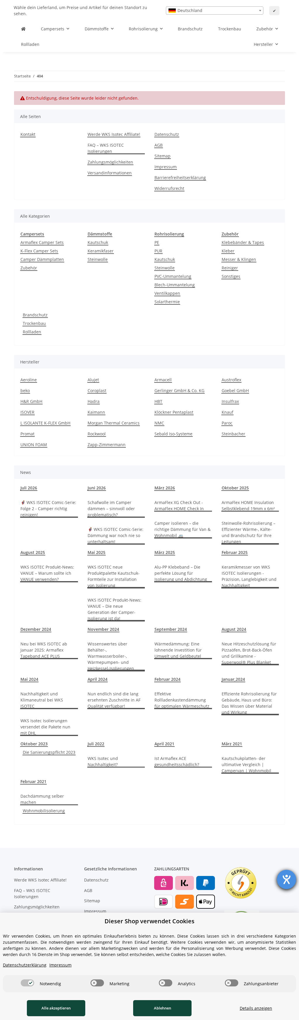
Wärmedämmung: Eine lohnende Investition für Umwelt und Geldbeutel (178, 650)
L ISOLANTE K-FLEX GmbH (45, 423)
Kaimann (96, 412)
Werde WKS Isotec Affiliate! (114, 134)
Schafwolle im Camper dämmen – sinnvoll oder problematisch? (111, 508)
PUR (158, 251)
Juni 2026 (97, 488)
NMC (159, 423)
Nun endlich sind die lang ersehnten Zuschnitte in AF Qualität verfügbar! (114, 700)
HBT (158, 401)
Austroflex (231, 379)
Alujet (93, 379)
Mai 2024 (29, 679)
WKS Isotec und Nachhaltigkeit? (103, 761)
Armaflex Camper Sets (42, 242)
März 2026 (164, 488)
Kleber (228, 251)
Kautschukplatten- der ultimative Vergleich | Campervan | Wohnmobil (246, 764)
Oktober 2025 (235, 488)
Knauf (227, 412)
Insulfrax (230, 401)
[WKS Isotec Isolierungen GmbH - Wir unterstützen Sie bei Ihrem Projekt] (23, 29)
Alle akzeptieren (56, 1008)
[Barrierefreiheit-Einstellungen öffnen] (286, 879)
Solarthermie (167, 301)
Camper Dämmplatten (42, 259)
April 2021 (164, 744)
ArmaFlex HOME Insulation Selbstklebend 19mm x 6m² (248, 505)
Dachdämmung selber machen (42, 799)
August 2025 (32, 552)
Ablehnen (162, 1008)
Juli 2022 (96, 744)
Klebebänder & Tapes (243, 242)
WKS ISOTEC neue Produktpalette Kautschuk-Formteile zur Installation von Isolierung (114, 576)
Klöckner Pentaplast (173, 412)
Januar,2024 (233, 679)
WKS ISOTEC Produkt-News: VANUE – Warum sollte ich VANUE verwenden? (47, 573)
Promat (27, 434)
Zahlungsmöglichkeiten (110, 162)
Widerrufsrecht (169, 188)
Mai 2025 (96, 552)
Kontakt (27, 134)
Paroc (227, 423)
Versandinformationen (110, 173)
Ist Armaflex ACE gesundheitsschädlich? (176, 761)
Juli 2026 (28, 488)
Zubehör (28, 268)
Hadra (94, 401)
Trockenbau (34, 323)
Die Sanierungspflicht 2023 (49, 752)
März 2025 (164, 552)
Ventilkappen (167, 293)
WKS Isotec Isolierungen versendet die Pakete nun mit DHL (45, 727)
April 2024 (97, 679)
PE (156, 242)
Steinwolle (98, 259)
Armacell (163, 379)
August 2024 (234, 629)
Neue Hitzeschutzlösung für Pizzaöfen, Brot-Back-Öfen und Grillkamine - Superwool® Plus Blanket (249, 653)
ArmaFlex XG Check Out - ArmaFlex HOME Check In (179, 505)
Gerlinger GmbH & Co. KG (179, 390)
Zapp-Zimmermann (107, 444)
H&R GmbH (31, 401)
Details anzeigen (256, 1008)
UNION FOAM (33, 444)
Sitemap (162, 156)
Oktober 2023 (34, 744)
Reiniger (230, 268)
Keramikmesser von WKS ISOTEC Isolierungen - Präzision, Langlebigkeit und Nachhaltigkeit (249, 576)
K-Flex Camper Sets (39, 251)
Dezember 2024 (35, 629)
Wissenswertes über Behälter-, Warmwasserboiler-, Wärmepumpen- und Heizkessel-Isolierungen (111, 656)
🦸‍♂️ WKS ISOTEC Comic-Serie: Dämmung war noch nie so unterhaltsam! (115, 535)
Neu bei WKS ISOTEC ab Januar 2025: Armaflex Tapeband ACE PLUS (43, 650)
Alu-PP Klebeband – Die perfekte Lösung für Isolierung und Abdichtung (180, 573)
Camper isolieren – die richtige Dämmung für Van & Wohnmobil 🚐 (182, 529)
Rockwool (97, 434)
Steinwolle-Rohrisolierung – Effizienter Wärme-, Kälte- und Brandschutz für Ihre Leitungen (248, 532)
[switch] (27, 982)
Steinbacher (233, 434)
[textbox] (214, 10)
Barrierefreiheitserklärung (180, 177)
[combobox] (214, 10)
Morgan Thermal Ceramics (114, 423)
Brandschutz (35, 315)
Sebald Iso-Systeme (173, 434)
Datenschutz (166, 134)
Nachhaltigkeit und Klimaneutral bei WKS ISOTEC (41, 700)
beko (25, 390)
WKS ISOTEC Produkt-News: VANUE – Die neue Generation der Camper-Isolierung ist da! (114, 609)
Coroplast (97, 390)
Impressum (165, 166)
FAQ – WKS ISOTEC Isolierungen (106, 148)
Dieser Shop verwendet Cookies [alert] (149, 921)
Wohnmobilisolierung (44, 810)
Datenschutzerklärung (24, 965)
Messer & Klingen (239, 259)
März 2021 (232, 744)
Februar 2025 (235, 552)
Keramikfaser (101, 251)
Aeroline (28, 379)
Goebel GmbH (235, 390)
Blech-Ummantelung (174, 285)
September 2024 (170, 629)
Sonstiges (231, 276)
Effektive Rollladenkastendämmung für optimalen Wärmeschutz (181, 700)
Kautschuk (98, 242)
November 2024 (103, 629)
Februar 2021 (33, 781)
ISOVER (27, 412)
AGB (158, 145)
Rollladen (32, 332)
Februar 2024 (167, 679)
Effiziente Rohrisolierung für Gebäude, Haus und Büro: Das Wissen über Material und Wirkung (249, 703)
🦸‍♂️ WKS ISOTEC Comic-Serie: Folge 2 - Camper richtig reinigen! (48, 508)
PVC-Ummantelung (172, 276)
